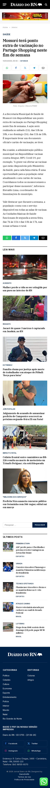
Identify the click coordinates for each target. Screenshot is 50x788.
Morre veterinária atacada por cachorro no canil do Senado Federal (30, 610)
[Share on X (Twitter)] (25, 68)
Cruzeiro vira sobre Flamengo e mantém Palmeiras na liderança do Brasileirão (31, 570)
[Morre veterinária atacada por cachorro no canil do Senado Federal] (8, 607)
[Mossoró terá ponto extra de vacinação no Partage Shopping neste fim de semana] (25, 88)
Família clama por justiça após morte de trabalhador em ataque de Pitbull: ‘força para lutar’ (23, 372)
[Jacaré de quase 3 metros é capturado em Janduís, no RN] (25, 308)
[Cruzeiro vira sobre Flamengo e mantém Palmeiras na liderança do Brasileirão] (8, 567)
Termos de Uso (24, 777)
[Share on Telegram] (34, 68)
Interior (24, 61)
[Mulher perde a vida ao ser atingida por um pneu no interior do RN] (25, 267)
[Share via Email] (43, 68)
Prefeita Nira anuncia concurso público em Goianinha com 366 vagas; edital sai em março (25, 504)
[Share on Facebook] (16, 68)
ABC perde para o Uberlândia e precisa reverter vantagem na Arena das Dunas (30, 550)
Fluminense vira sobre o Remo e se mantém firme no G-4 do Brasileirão (31, 590)
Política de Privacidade (24, 779)
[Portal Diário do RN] (26, 4)
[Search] (45, 4)
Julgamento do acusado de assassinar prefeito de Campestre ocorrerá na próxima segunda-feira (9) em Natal (24, 416)
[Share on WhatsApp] (7, 68)
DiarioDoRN (24, 774)
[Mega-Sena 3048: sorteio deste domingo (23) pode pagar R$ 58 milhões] (8, 627)
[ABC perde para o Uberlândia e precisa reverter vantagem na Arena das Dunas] (8, 547)
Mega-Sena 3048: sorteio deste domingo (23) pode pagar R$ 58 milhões (30, 630)
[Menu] (4, 4)
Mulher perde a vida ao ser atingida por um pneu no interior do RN (25, 289)
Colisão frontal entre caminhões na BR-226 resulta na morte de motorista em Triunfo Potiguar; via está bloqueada (25, 460)
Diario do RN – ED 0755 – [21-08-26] (19, 735)
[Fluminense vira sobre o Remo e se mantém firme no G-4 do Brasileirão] (8, 587)
